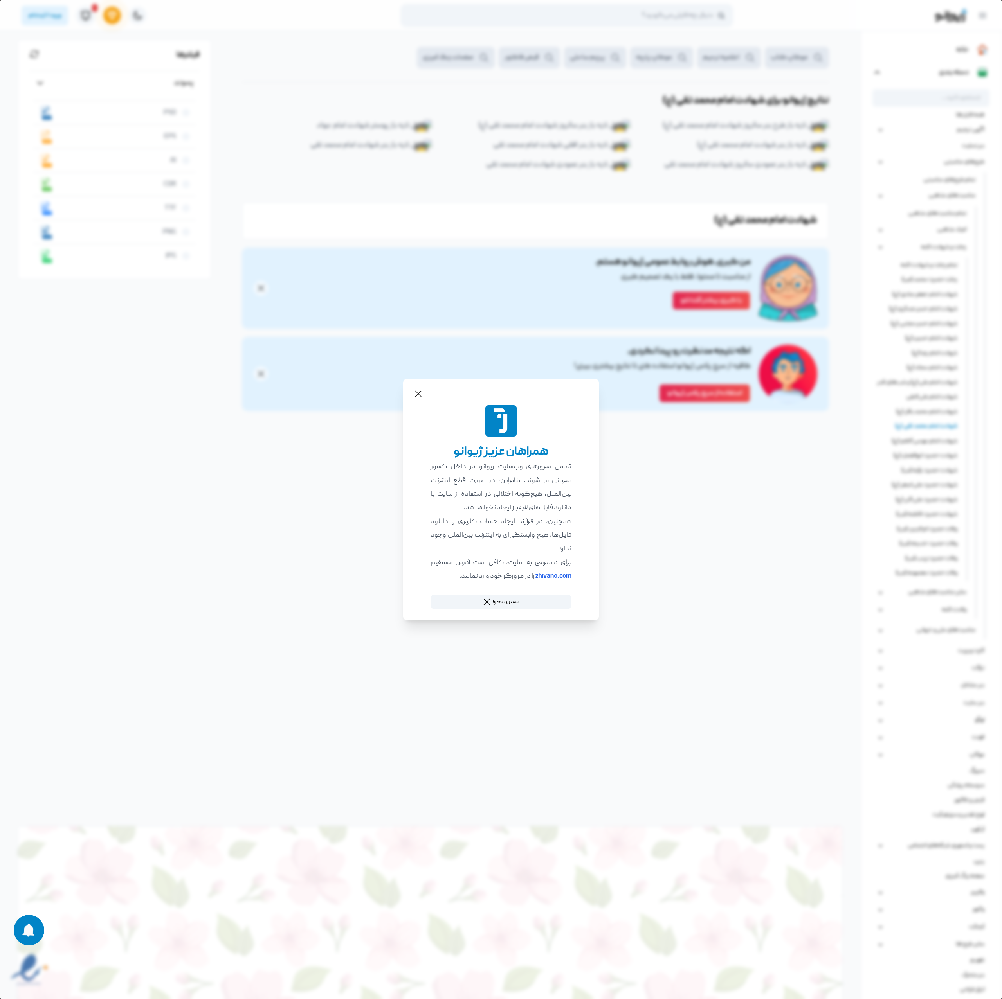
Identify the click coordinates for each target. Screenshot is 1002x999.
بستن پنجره (505, 601)
